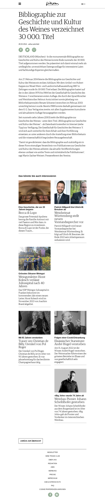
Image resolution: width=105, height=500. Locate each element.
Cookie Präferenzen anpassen (52, 489)
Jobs (53, 467)
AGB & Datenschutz (52, 482)
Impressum (52, 478)
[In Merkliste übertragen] (34, 50)
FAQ (52, 486)
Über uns (53, 460)
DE (82, 4)
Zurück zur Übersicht (30, 441)
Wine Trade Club (52, 456)
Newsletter (52, 452)
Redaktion (52, 463)
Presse (52, 474)
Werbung (53, 471)
